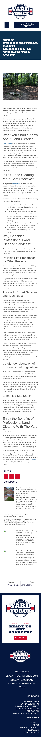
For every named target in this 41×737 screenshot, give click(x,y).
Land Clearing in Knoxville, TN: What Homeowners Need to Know (16, 515)
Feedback (33, 730)
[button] (7, 25)
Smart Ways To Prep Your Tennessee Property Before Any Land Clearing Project (25, 552)
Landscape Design (27, 709)
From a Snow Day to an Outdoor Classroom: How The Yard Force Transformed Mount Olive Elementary (26, 490)
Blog (36, 725)
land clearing (16, 183)
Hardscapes (31, 701)
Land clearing (7, 144)
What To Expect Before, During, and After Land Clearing (26, 532)
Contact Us (31, 732)
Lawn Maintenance (27, 706)
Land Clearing (30, 704)
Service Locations (24, 713)
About (35, 723)
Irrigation (32, 711)
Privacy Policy (29, 727)
